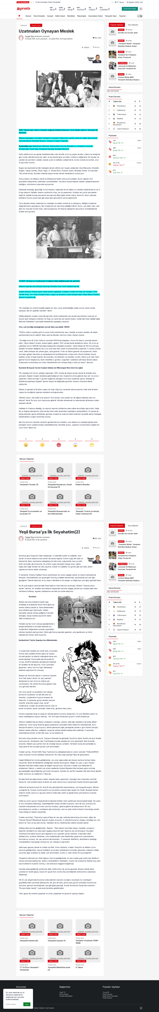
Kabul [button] (27, 1004)
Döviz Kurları (63, 994)
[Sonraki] (33, 2)
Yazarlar (122, 16)
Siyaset (50, 16)
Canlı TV (62, 992)
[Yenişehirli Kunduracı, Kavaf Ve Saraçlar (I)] (60, 475)
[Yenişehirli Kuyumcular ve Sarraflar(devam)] (60, 502)
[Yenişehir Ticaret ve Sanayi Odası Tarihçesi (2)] (88, 502)
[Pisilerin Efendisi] (88, 475)
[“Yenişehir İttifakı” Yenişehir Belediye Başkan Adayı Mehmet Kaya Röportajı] (125, 43)
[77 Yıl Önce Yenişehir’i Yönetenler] (32, 958)
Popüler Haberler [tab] (116, 25)
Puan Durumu (107, 998)
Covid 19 (106, 992)
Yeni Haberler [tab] (133, 25)
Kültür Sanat (60, 16)
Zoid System (49, 1008)
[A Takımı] (88, 958)
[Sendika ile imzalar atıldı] (125, 32)
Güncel (28, 16)
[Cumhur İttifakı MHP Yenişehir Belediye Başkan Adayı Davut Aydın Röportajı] (125, 77)
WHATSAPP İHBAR (130, 9)
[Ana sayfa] (19, 16)
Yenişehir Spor (111, 16)
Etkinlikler (71, 16)
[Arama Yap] (141, 9)
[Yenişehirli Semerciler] (32, 931)
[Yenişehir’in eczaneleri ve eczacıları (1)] (32, 502)
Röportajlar (81, 16)
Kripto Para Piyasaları (110, 996)
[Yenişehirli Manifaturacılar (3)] (60, 958)
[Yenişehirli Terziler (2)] (32, 475)
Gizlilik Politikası (11, 1004)
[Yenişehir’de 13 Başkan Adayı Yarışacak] (125, 54)
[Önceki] (31, 2)
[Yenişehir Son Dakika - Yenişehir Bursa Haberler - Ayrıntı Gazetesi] (23, 8)
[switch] (140, 16)
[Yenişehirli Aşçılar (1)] (60, 931)
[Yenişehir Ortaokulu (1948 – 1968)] (88, 931)
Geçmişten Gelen (95, 16)
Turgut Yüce (29, 36)
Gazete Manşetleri (65, 996)
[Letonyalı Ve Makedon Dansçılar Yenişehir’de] (125, 65)
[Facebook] (141, 1008)
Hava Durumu (107, 994)
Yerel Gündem (39, 16)
